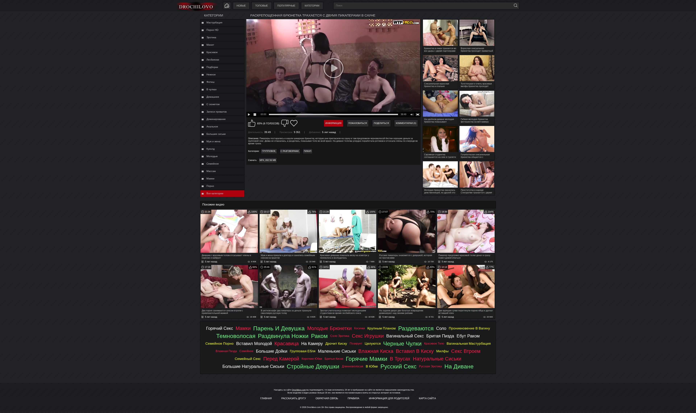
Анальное (212, 126)
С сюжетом (213, 104)
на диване (459, 366)
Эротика (211, 37)
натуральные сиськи (437, 359)
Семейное (212, 163)
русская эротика (430, 366)
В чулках (211, 89)
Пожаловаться (357, 123)
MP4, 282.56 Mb (268, 160)
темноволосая (235, 336)
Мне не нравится (284, 123)
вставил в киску (415, 351)
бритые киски (334, 358)
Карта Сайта (427, 398)
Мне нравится (251, 123)
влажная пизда (226, 351)
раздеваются (416, 328)
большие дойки (271, 351)
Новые (241, 5)
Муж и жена (213, 141)
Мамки (210, 178)
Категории (312, 5)
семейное (246, 351)
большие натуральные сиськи (253, 366)
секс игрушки (368, 336)
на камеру (312, 343)
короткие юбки (312, 358)
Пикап (307, 151)
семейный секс (248, 359)
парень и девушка (279, 328)
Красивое (212, 52)
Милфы (442, 351)
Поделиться (381, 123)
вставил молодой (254, 343)
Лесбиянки (212, 59)
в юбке (372, 366)
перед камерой (281, 359)
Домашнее (212, 96)
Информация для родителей (389, 398)
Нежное (211, 74)
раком (319, 336)
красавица (286, 343)
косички (359, 328)
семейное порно (219, 343)
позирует (356, 343)
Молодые (212, 156)
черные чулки (402, 343)
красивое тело (434, 343)
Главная (266, 398)
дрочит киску (336, 343)
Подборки (212, 67)
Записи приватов (216, 111)
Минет (210, 44)
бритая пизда (440, 335)
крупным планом (381, 328)
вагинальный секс (405, 335)
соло (441, 328)
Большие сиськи (216, 133)
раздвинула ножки (283, 336)
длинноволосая (352, 366)
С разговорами (290, 151)
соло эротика (339, 335)
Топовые (261, 5)
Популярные (286, 5)
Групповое (269, 151)
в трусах (400, 359)
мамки (243, 328)
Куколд (210, 148)
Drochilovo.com (299, 390)
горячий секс (219, 328)
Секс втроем (465, 351)
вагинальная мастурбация (469, 343)
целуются (373, 343)
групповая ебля (302, 351)
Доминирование (216, 119)
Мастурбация (214, 22)
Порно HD (212, 29)
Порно (210, 185)
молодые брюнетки (329, 328)
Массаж (211, 171)
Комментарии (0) (406, 123)
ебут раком (468, 335)
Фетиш (210, 81)
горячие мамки (366, 359)
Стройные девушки (313, 366)
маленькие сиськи (337, 351)
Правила (353, 398)
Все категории (214, 193)
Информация (333, 123)
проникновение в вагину (469, 328)
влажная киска (375, 351)
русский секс (398, 366)
